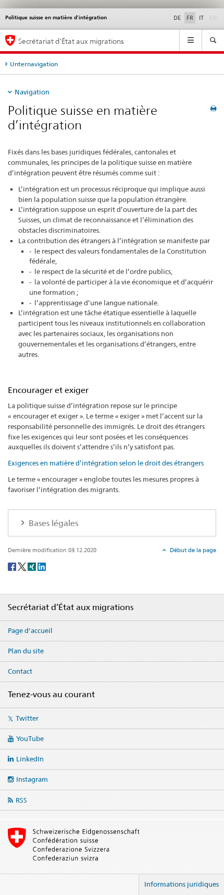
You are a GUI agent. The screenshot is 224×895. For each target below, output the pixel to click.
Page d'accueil (30, 630)
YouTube (30, 738)
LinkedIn (30, 759)
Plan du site (26, 651)
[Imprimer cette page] (213, 108)
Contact (20, 671)
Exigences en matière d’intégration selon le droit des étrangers (106, 463)
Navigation (32, 92)
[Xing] (33, 566)
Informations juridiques (181, 884)
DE (177, 17)
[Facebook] (13, 566)
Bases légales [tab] (52, 523)
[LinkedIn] (42, 566)
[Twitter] (23, 566)
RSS (21, 800)
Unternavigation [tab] (34, 64)
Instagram (32, 779)
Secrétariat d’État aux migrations (71, 41)
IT (201, 17)
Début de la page (192, 550)
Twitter (27, 718)
